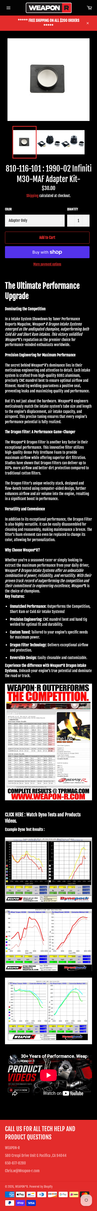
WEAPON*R (21, 1186)
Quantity (72, 209)
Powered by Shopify (40, 1186)
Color (8, 209)
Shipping (32, 196)
